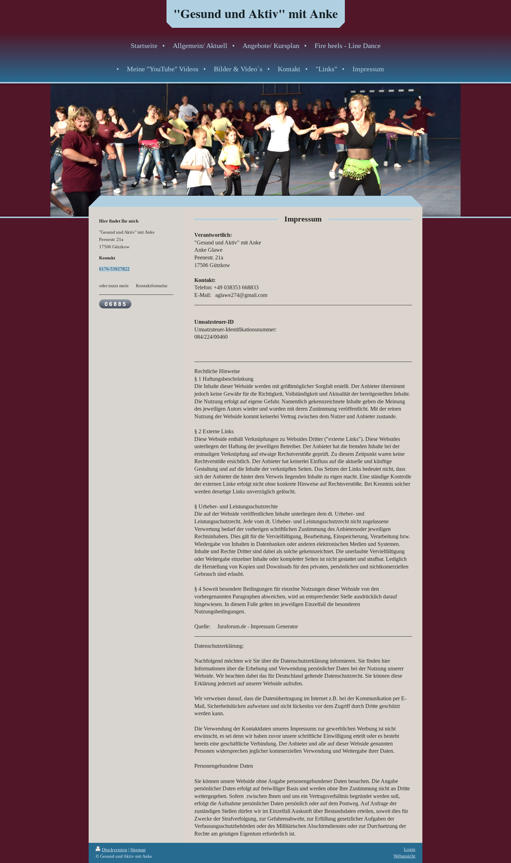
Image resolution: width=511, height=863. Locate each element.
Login (409, 849)
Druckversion (114, 849)
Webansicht (404, 855)
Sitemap (138, 849)
